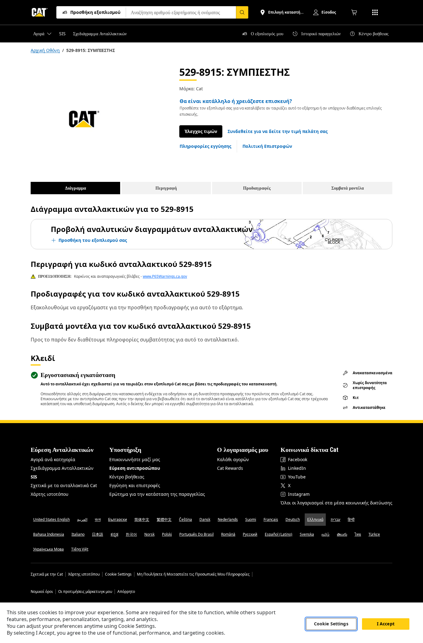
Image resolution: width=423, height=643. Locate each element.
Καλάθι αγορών (233, 459)
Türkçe (374, 534)
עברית (335, 519)
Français (271, 519)
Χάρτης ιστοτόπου (49, 494)
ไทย (358, 534)
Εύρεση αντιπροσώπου (134, 468)
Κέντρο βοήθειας (126, 477)
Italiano (78, 534)
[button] (277, 131)
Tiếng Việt (79, 549)
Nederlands (228, 519)
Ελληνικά (315, 519)
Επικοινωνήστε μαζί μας (134, 459)
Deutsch (293, 519)
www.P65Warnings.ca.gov (165, 276)
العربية (82, 519)
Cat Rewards (230, 468)
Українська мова (48, 549)
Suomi (250, 519)
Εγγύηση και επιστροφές (134, 485)
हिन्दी (351, 519)
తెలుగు (342, 534)
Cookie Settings (118, 574)
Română (228, 534)
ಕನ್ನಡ (114, 534)
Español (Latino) (278, 534)
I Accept (386, 624)
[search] (242, 12)
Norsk (149, 534)
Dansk (204, 519)
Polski (167, 534)
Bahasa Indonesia (48, 534)
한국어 (131, 534)
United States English (51, 519)
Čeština (185, 519)
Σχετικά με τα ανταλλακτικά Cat (64, 485)
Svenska (307, 534)
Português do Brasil (196, 534)
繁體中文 (164, 519)
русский (250, 534)
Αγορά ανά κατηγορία (53, 459)
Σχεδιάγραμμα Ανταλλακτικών (62, 468)
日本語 (97, 534)
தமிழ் (325, 534)
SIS (34, 477)
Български (117, 519)
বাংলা (98, 519)
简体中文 (141, 519)
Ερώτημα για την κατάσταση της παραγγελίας (157, 494)
